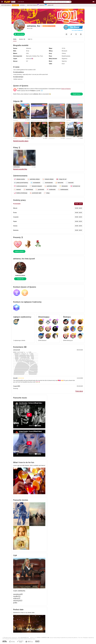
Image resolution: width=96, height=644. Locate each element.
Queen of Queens (66, 88)
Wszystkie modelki (6, 5)
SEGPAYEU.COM (45, 637)
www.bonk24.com (24, 637)
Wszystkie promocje (32, 5)
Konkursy (41, 5)
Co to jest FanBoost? (77, 30)
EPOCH (38, 637)
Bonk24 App (50, 5)
